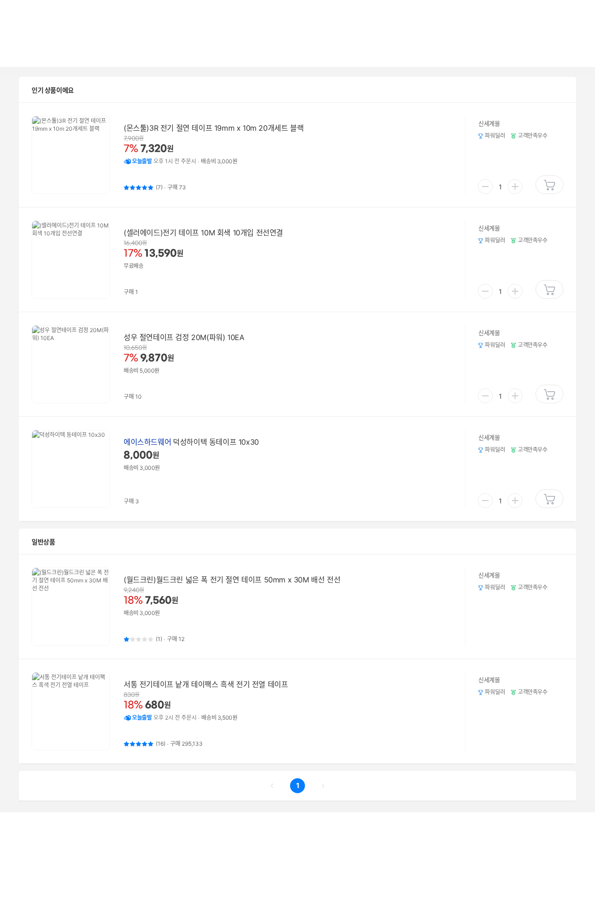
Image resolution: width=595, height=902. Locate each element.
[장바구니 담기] (549, 184)
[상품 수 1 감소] (485, 186)
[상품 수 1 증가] (515, 186)
